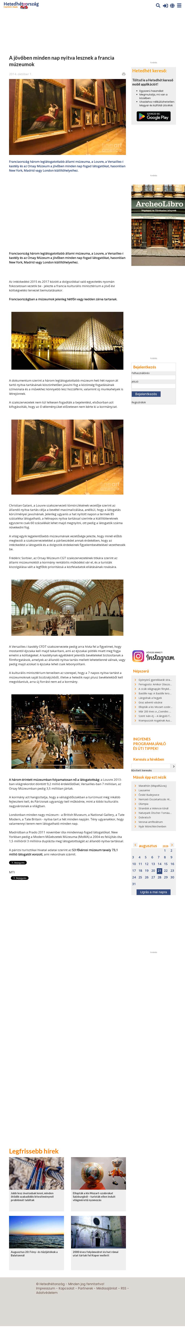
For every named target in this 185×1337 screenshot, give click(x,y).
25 (140, 877)
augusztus (148, 845)
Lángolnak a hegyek (150, 698)
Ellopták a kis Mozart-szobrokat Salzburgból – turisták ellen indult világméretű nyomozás (94, 1196)
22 (166, 871)
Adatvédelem (47, 1293)
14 (159, 864)
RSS (123, 1288)
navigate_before (135, 845)
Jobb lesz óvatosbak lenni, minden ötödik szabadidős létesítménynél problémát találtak (32, 1196)
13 (153, 864)
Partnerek (85, 1288)
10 (134, 864)
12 (147, 864)
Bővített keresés (141, 770)
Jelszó (135, 381)
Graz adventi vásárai (150, 702)
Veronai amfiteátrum (151, 822)
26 (147, 877)
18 (140, 871)
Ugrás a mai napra (153, 892)
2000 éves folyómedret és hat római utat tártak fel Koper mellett (95, 1253)
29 (166, 877)
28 (159, 877)
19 (147, 871)
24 (134, 877)
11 (140, 864)
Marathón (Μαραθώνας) (153, 785)
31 (134, 884)
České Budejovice (149, 794)
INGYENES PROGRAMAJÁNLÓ (149, 741)
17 (134, 871)
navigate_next (174, 766)
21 (159, 871)
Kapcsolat (66, 1288)
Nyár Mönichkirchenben (152, 826)
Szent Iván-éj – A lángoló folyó (156, 716)
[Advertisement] (67, 211)
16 (172, 864)
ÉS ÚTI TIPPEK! (145, 748)
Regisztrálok (139, 402)
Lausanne (144, 790)
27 (153, 877)
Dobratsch (145, 817)
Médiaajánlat (106, 1288)
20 (153, 871)
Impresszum (45, 1288)
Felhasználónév (141, 373)
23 (172, 871)
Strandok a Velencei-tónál (153, 808)
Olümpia (143, 804)
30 (172, 877)
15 (166, 864)
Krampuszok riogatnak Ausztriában (159, 720)
